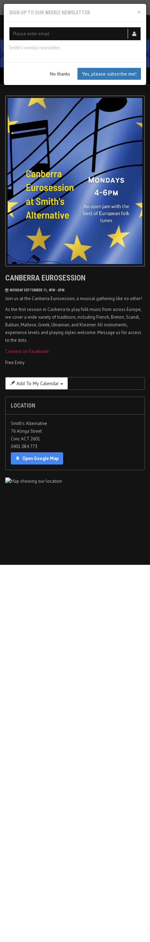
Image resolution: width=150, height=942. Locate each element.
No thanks (60, 74)
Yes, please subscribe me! (109, 74)
